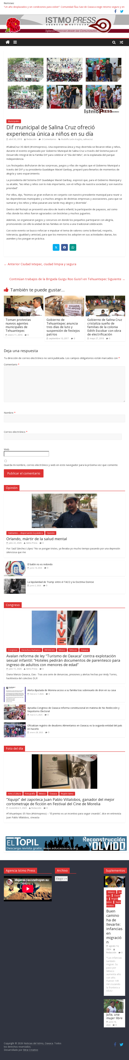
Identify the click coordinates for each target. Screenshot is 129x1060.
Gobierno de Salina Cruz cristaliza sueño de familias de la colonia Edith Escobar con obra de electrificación (104, 327)
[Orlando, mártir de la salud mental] (64, 495)
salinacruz (88, 139)
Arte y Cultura (14, 793)
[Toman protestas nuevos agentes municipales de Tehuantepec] (23, 297)
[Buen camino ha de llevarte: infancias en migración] (114, 877)
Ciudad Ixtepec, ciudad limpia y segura (40, 264)
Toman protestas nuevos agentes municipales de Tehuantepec (18, 325)
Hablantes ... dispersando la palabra (25, 533)
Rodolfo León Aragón (71, 139)
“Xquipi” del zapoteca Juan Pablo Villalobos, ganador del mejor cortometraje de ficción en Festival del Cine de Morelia (60, 801)
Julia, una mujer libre (114, 1016)
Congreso (12, 650)
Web (6, 449)
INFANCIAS (50, 650)
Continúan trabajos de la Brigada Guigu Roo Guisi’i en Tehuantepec (67, 279)
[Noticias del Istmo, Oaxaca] (64, 23)
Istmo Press (31, 543)
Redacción (31, 139)
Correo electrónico (15, 431)
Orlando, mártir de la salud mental (36, 538)
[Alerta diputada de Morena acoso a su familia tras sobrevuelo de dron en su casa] (15, 688)
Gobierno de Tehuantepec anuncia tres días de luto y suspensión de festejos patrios (63, 327)
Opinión (51, 533)
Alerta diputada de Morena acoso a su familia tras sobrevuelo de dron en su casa (71, 690)
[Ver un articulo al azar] (121, 42)
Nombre (9, 412)
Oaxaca (84, 650)
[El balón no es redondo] (15, 562)
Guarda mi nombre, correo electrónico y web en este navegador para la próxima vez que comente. (61, 465)
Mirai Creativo (30, 1049)
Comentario (11, 364)
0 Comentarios (48, 139)
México (62, 650)
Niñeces (73, 650)
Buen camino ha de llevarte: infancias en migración (114, 926)
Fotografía (30, 793)
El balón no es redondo (40, 564)
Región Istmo (67, 793)
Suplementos (113, 904)
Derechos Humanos (31, 650)
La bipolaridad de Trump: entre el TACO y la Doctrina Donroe (60, 582)
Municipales (13, 121)
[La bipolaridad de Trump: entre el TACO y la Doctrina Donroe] (15, 580)
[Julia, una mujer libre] (113, 1000)
